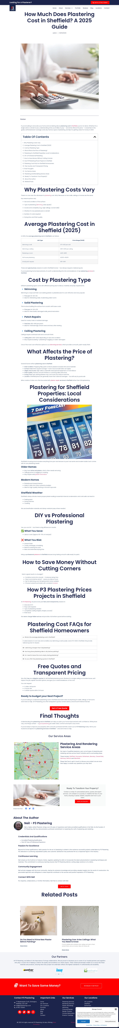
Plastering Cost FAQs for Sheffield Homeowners (39, 163)
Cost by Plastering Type (31, 148)
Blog (91, 8)
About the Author (30, 179)
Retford (68, 758)
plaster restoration (41, 474)
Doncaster (79, 756)
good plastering (44, 723)
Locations (99, 8)
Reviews (85, 8)
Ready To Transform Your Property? (36, 176)
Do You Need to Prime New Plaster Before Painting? (36, 940)
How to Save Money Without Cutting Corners (38, 158)
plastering (48, 195)
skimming (39, 205)
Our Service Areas (30, 171)
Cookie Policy (89, 1025)
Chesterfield (99, 756)
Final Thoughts (28, 169)
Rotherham (86, 756)
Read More (23, 946)
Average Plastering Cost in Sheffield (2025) (37, 145)
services (90, 271)
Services (68, 8)
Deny (96, 1021)
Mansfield (77, 758)
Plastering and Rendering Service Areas (37, 174)
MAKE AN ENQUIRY (82, 801)
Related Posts (29, 181)
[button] (116, 1009)
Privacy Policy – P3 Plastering (100, 1025)
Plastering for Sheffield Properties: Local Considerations (41, 153)
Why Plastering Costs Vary (32, 143)
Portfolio (77, 8)
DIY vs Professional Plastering (33, 156)
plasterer (37, 554)
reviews (55, 583)
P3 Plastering (27, 602)
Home (54, 8)
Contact (106, 8)
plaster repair (55, 380)
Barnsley (92, 756)
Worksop (63, 758)
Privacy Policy (75, 1022)
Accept (83, 1021)
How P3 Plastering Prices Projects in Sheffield (38, 161)
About (61, 8)
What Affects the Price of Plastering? (35, 150)
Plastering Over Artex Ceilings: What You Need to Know (79, 940)
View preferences (110, 1021)
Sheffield (74, 126)
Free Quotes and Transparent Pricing (36, 166)
